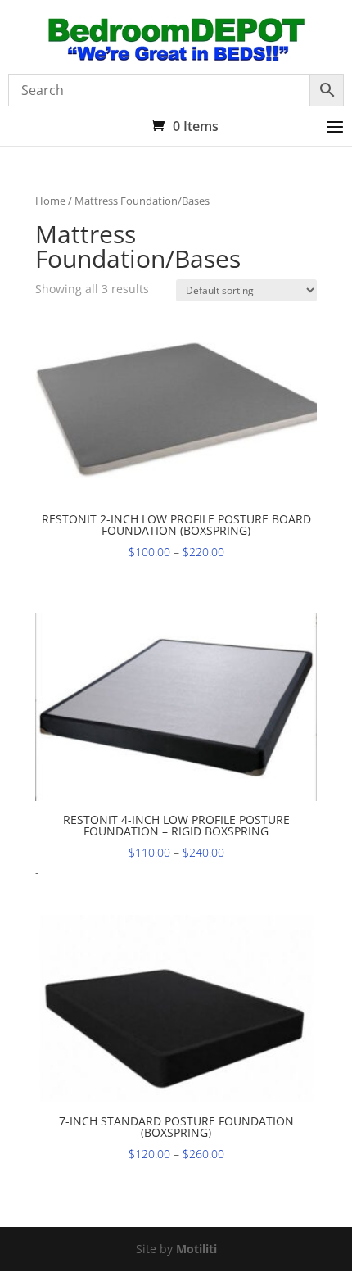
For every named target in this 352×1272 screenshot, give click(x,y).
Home (50, 200)
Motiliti (196, 1248)
